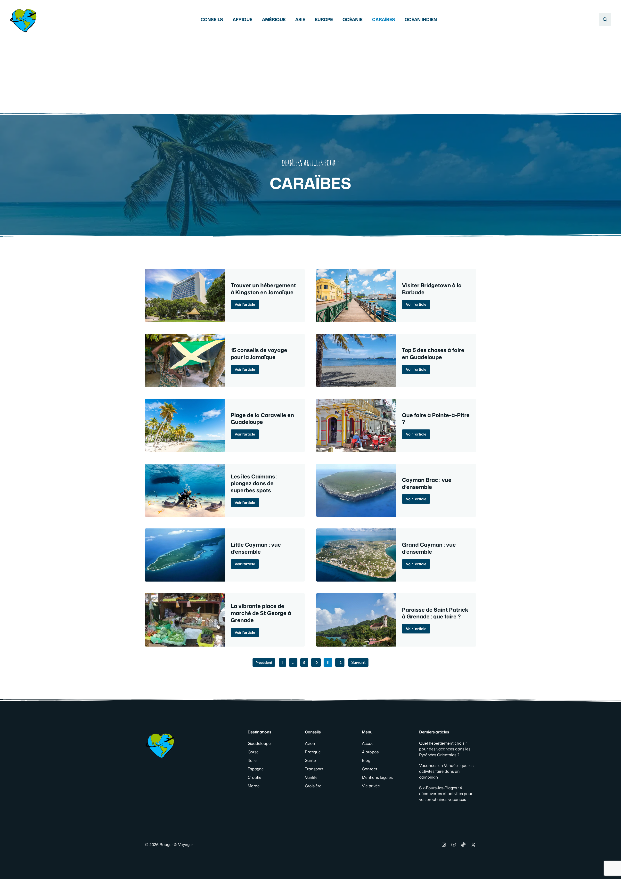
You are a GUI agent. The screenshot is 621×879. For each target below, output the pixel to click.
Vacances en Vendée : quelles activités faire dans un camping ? (446, 771)
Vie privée (371, 786)
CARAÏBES (383, 19)
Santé (310, 760)
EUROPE (324, 19)
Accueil (369, 743)
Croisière (313, 786)
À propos (370, 752)
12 (340, 662)
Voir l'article (245, 304)
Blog (366, 760)
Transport (314, 769)
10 (316, 662)
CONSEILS (212, 19)
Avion (310, 743)
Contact (369, 769)
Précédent (263, 662)
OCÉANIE (352, 19)
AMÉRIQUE (274, 19)
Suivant (358, 662)
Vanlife (311, 777)
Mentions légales (377, 777)
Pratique (313, 752)
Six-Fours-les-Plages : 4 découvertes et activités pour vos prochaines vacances (446, 793)
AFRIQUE (242, 19)
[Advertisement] (310, 70)
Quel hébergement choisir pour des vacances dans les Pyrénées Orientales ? (444, 748)
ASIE (300, 19)
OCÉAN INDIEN (421, 19)
